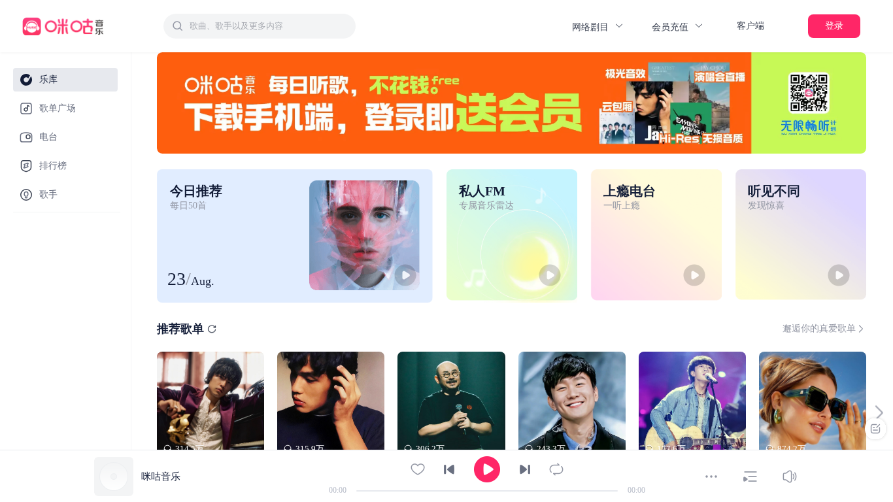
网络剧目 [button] (591, 27)
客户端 (750, 26)
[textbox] (269, 26)
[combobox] (259, 26)
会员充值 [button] (671, 27)
